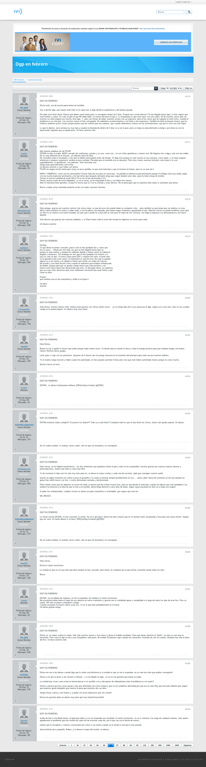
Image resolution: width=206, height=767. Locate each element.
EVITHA (24, 675)
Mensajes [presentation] (19, 79)
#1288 (187, 626)
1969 (177, 745)
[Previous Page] (179, 88)
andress (24, 248)
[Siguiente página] (181, 88)
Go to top (198, 759)
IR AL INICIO (185, 759)
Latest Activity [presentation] (34, 80)
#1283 (187, 413)
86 (111, 745)
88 (124, 745)
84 (98, 745)
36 (78, 745)
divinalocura (24, 210)
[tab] (19, 80)
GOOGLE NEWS (171, 759)
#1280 (187, 298)
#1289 (187, 663)
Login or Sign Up (183, 2)
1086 (168, 745)
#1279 (187, 236)
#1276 (187, 96)
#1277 (187, 142)
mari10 (24, 346)
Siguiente (188, 745)
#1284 (187, 458)
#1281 (187, 335)
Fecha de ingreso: (24, 118)
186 (152, 745)
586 (160, 745)
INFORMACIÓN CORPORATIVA (150, 759)
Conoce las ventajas (171, 42)
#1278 (187, 199)
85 (104, 745)
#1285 (187, 508)
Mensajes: (22, 122)
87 (117, 745)
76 (84, 745)
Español (8, 759)
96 (137, 745)
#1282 (187, 376)
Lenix (24, 153)
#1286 (187, 552)
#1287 (187, 589)
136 (144, 745)
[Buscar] (189, 12)
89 (131, 745)
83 (91, 745)
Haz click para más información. (152, 28)
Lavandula (24, 309)
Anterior (63, 745)
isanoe (24, 720)
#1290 (187, 709)
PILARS (24, 108)
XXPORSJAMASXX (24, 425)
